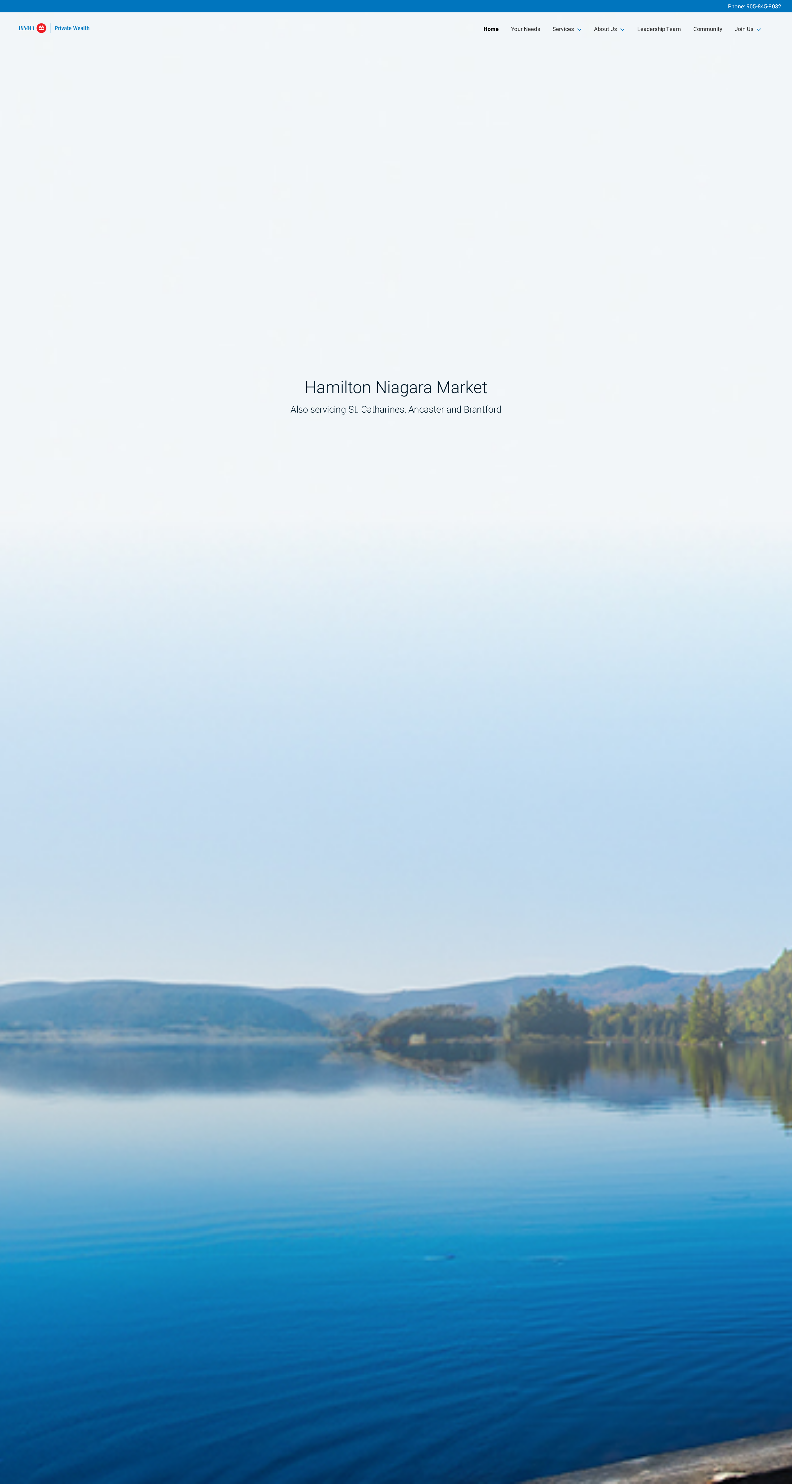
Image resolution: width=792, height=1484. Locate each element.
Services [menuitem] (563, 30)
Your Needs (525, 29)
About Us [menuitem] (605, 30)
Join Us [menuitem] (745, 30)
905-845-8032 (764, 6)
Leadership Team (659, 29)
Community (707, 29)
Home (491, 29)
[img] (396, 742)
